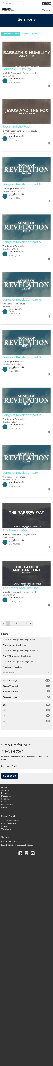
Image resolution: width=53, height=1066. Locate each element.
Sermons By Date (11, 34)
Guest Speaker (26, 697)
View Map (6, 829)
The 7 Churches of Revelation (17, 656)
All (4, 727)
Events (4, 793)
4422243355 (14, 841)
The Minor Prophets (12, 667)
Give (3, 802)
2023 (26, 721)
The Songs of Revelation (14, 645)
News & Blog (7, 804)
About (4, 790)
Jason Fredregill (26, 680)
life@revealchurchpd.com (20, 845)
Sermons (5, 799)
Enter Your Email (9, 766)
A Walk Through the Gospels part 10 (20, 651)
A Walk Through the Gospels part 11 (20, 640)
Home (4, 787)
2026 (26, 705)
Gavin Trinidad (26, 686)
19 (26, 623)
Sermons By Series (31, 34)
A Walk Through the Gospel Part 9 (19, 661)
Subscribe (9, 775)
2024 (26, 716)
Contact (5, 807)
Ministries (6, 796)
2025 (26, 710)
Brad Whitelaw (26, 691)
